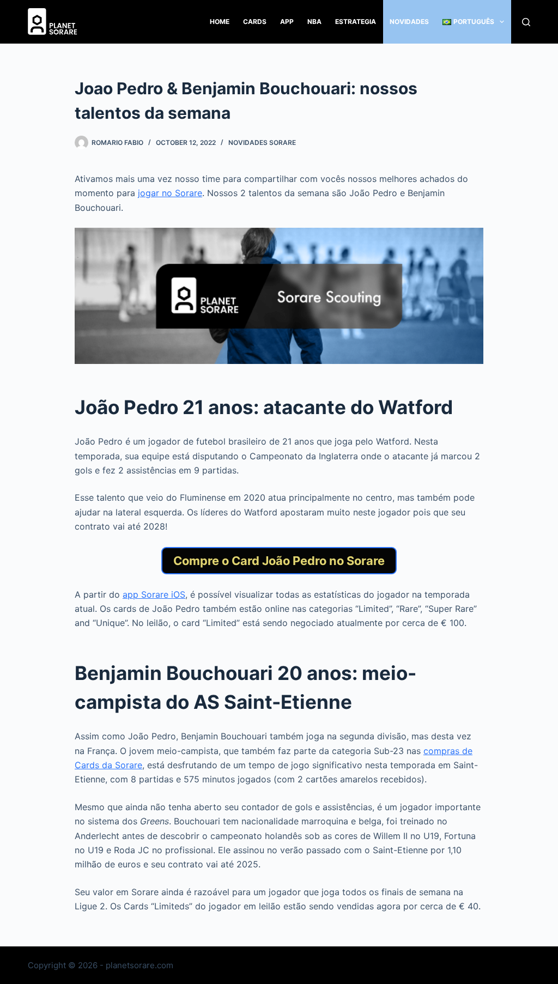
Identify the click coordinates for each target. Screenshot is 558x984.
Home (219, 21)
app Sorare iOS (154, 594)
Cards (254, 21)
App (287, 21)
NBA (314, 21)
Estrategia (355, 21)
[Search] (526, 22)
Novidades (409, 21)
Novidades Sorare (262, 142)
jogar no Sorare (170, 192)
